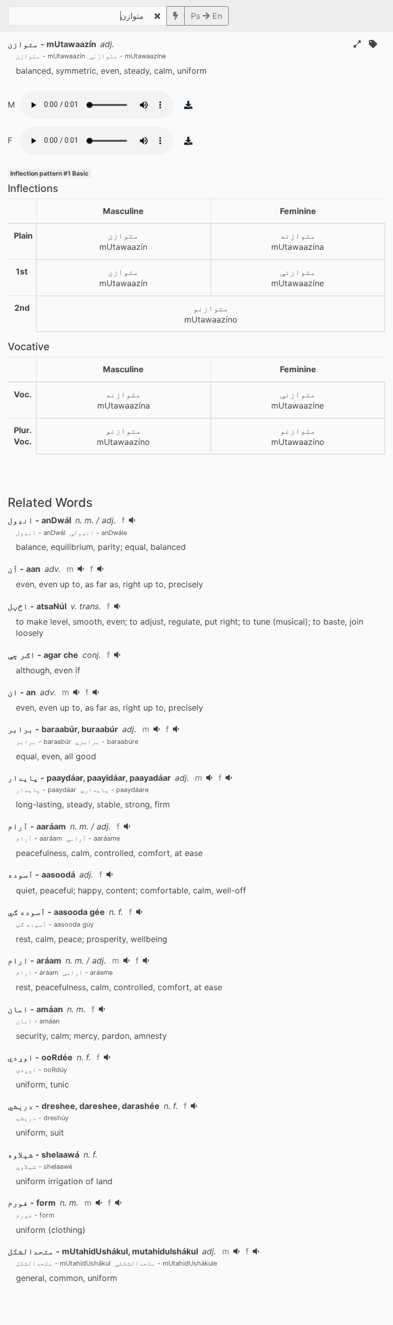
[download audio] (188, 105)
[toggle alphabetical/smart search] (175, 16)
